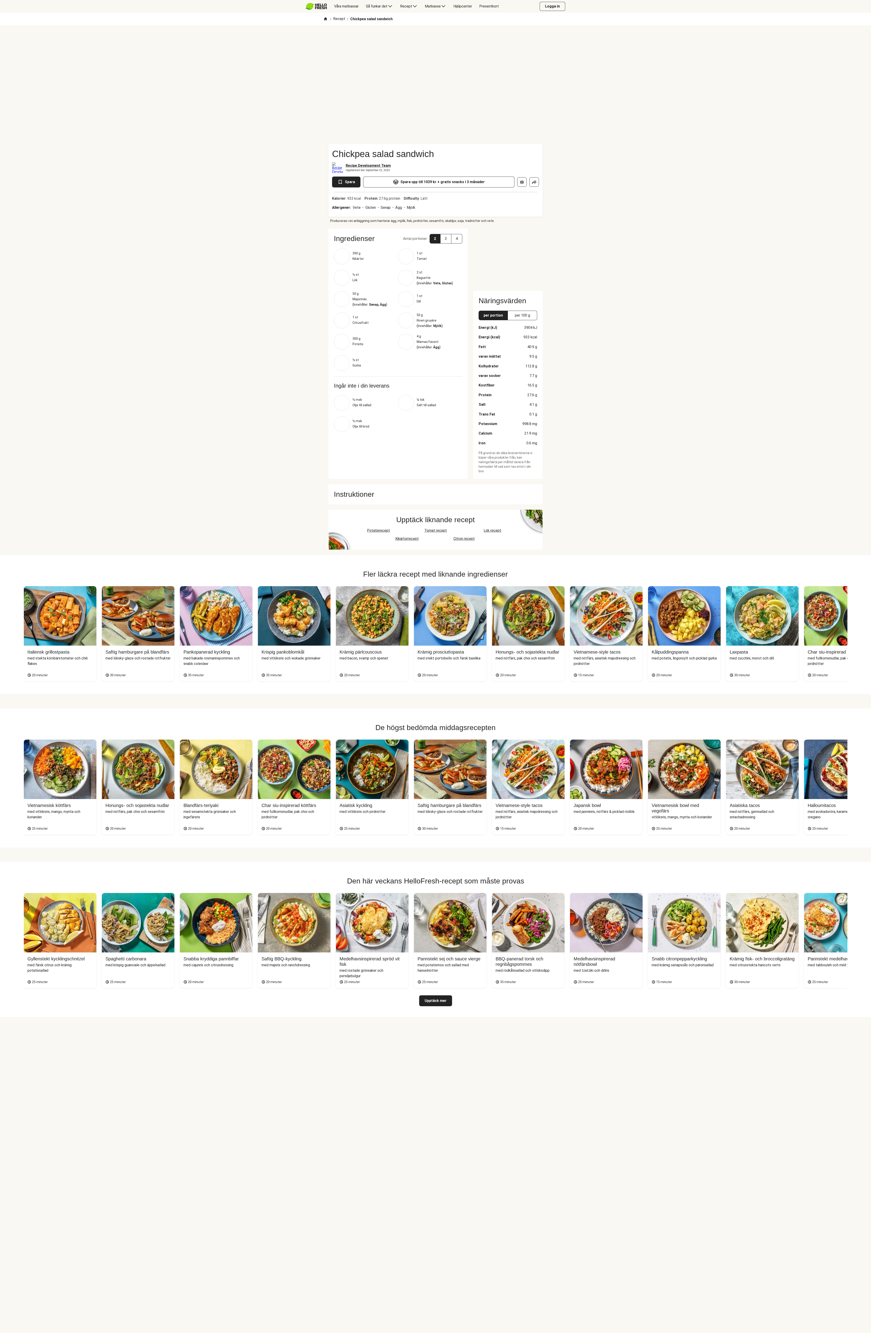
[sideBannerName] (508, 257)
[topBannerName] (435, 38)
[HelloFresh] (316, 6)
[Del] (534, 182)
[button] (398, 238)
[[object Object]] (522, 182)
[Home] (325, 19)
